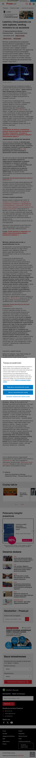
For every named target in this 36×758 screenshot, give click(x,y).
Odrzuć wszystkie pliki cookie (18, 392)
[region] (18, 379)
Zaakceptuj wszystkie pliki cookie (18, 387)
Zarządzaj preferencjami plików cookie (18, 396)
